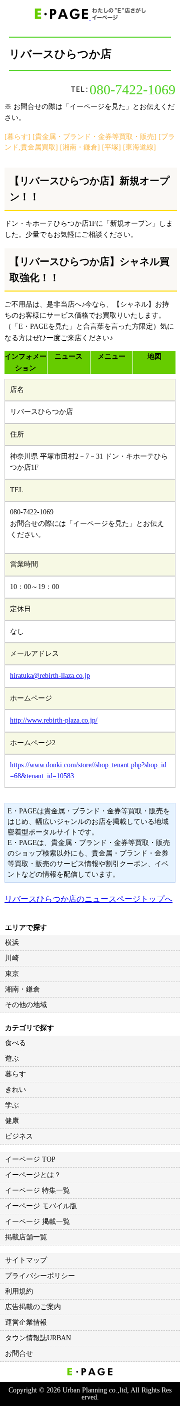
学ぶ (12, 1105)
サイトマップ (26, 1260)
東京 (12, 973)
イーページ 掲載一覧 (37, 1221)
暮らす (15, 1074)
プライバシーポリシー (40, 1276)
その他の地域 (26, 1005)
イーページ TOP (30, 1159)
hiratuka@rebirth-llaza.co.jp (50, 675)
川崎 (12, 958)
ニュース (68, 356)
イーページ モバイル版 (41, 1206)
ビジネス (19, 1136)
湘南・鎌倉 (22, 989)
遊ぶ (12, 1058)
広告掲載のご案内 (33, 1307)
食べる (15, 1043)
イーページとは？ (33, 1175)
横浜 (12, 942)
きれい (15, 1089)
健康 (12, 1120)
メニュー (112, 356)
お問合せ (19, 1353)
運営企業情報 (26, 1322)
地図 (155, 356)
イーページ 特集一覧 (37, 1190)
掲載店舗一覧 (26, 1237)
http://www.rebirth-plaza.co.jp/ (54, 720)
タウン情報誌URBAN (38, 1338)
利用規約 (19, 1291)
